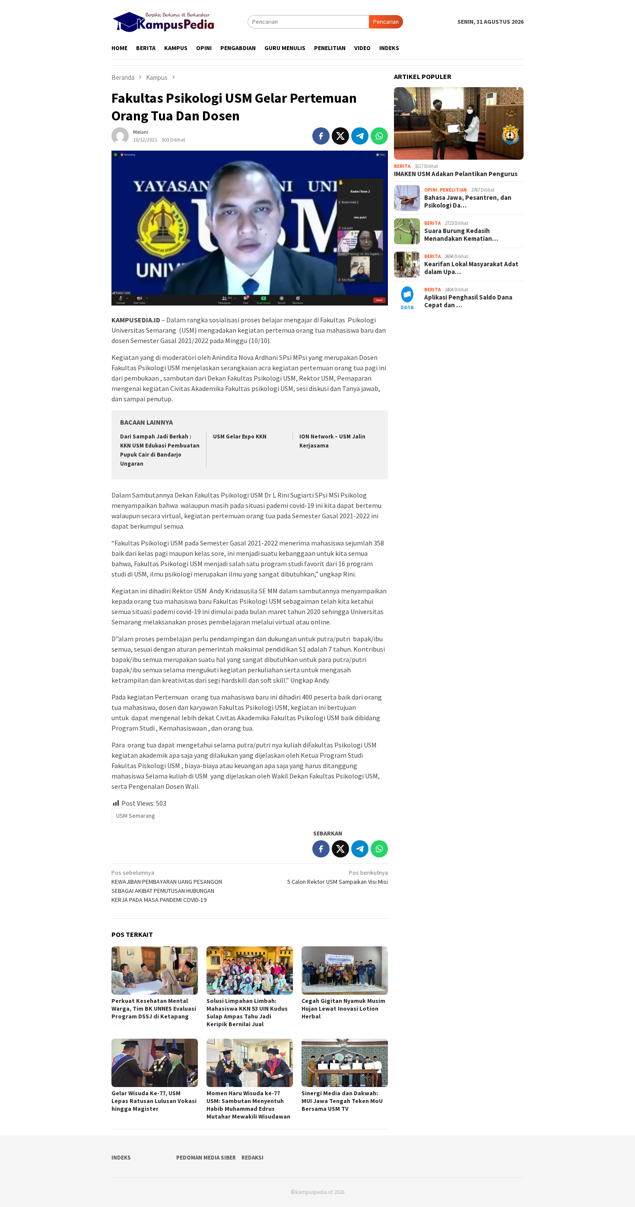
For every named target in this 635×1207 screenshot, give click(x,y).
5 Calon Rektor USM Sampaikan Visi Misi (337, 877)
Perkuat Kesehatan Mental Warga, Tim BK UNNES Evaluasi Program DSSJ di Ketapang (153, 1008)
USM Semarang (135, 815)
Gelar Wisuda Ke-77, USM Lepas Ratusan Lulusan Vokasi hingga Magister (154, 1100)
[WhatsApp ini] (379, 136)
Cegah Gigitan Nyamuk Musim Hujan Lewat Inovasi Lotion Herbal (343, 1008)
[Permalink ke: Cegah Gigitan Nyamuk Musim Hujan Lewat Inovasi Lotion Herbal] (345, 970)
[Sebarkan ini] (321, 136)
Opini (431, 190)
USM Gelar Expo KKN (240, 436)
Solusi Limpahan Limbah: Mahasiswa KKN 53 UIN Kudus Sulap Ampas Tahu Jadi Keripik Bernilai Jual (247, 1012)
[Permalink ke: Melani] (120, 135)
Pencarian (386, 21)
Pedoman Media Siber (206, 1157)
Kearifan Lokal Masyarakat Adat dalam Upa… (471, 268)
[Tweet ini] (340, 136)
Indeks (121, 1157)
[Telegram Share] (359, 136)
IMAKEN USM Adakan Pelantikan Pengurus (456, 174)
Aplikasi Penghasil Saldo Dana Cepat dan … (468, 301)
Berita (402, 166)
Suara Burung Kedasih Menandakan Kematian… (461, 235)
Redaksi (252, 1157)
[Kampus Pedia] (163, 21)
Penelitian (453, 190)
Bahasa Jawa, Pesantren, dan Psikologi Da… (467, 201)
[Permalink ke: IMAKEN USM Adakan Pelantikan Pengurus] (459, 123)
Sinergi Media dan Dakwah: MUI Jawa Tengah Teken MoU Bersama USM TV (342, 1100)
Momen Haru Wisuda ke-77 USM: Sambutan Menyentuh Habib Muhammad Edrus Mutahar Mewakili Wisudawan (248, 1104)
